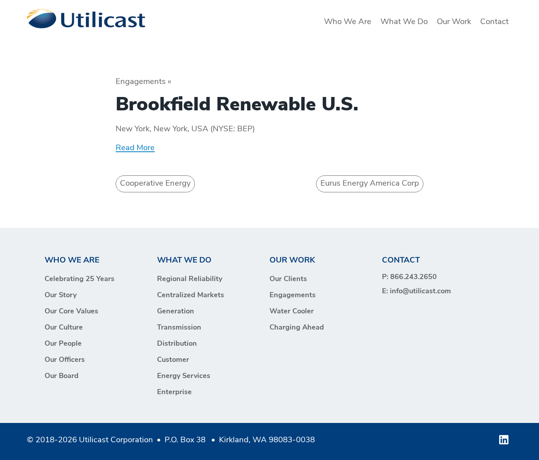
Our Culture (64, 327)
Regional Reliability (189, 279)
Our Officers (65, 360)
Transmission (179, 327)
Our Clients (288, 279)
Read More (135, 148)
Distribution (177, 344)
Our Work (454, 22)
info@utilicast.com (420, 291)
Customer (173, 360)
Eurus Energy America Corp (369, 184)
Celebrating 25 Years (79, 279)
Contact (494, 22)
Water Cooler (292, 311)
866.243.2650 (413, 277)
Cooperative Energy (155, 184)
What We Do (404, 22)
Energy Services (183, 376)
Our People (63, 344)
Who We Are (347, 22)
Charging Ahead (297, 327)
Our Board (62, 376)
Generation (175, 311)
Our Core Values (71, 311)
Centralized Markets (190, 295)
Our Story (61, 295)
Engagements (293, 295)
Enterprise (174, 392)
